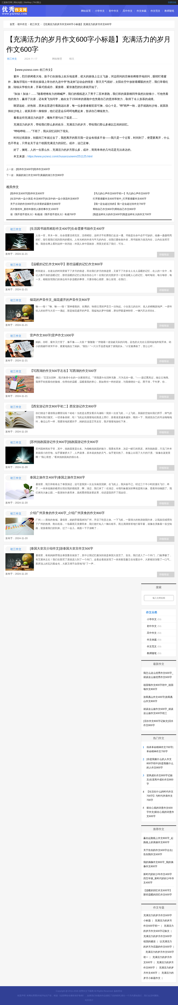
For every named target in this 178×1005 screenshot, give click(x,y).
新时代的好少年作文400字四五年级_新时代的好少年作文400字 (158, 878)
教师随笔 (169, 10)
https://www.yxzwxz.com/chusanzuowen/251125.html (59, 156)
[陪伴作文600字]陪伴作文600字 (33, 169)
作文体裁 (141, 10)
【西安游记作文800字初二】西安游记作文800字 (63, 406)
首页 (12, 24)
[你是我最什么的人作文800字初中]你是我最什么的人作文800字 (160, 763)
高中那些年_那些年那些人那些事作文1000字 (34, 209)
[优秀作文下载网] (15, 13)
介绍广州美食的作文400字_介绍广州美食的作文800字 (67, 513)
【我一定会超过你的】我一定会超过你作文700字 (119, 203)
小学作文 (100, 10)
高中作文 (127, 10)
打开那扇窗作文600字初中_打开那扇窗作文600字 (119, 198)
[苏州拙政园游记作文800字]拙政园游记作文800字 (64, 442)
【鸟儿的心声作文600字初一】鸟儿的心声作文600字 (121, 193)
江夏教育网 (7, 2)
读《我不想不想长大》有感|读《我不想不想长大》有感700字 (43, 214)
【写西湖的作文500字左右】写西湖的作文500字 (63, 371)
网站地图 (18, 2)
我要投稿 (172, 2)
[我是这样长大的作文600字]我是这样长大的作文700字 (122, 214)
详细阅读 (164, 254)
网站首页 (86, 10)
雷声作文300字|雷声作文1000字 (52, 335)
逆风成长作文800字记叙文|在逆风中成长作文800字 (160, 779)
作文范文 (155, 10)
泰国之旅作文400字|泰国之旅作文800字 (57, 477)
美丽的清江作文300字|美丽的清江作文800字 (40, 175)
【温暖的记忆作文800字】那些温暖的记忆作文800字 (66, 264)
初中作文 (114, 10)
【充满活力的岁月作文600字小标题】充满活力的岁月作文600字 (77, 24)
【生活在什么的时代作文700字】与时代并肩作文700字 (160, 795)
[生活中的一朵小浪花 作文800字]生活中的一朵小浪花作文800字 (44, 198)
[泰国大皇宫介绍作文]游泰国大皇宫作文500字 (61, 548)
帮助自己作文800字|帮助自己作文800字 (114, 209)
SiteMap (27, 2)
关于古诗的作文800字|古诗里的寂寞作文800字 (35, 203)
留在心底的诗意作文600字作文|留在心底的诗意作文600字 (160, 812)
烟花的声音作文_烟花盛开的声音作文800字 (60, 299)
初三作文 (35, 24)
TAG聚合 (37, 2)
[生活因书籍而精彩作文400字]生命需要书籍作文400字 (67, 228)
